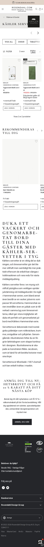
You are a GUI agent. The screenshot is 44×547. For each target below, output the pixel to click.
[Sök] (36, 9)
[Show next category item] (38, 33)
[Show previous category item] (31, 33)
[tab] (35, 51)
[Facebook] (3, 488)
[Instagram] (8, 488)
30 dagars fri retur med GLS (25, 2)
